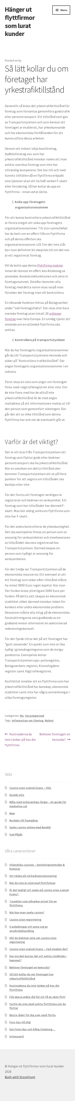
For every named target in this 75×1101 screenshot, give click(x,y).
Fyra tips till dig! (20, 1022)
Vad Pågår (15, 834)
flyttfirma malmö (50, 265)
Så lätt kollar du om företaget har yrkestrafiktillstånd (31, 976)
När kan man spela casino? (26, 912)
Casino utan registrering (25, 919)
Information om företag (27, 720)
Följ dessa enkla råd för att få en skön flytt (37, 997)
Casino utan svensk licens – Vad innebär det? (38, 949)
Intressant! (16, 1036)
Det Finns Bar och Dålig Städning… (32, 1029)
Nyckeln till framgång (23, 820)
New (12, 813)
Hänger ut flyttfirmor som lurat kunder (20, 21)
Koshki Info (16, 795)
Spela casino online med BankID (30, 827)
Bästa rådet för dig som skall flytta (32, 1015)
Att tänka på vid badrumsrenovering (33, 876)
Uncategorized (34, 716)
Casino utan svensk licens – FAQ (30, 788)
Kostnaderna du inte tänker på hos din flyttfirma (20, 739)
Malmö (49, 720)
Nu (22, 716)
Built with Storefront (20, 1077)
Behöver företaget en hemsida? (54, 737)
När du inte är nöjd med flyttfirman (32, 883)
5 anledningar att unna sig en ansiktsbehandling (28, 929)
